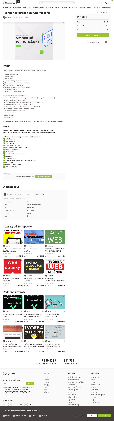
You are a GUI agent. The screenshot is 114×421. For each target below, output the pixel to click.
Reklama (93, 397)
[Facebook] (4, 404)
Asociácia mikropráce (98, 395)
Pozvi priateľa (72, 395)
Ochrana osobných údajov (76, 382)
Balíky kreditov (72, 397)
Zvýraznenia (71, 400)
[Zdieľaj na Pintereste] (104, 12)
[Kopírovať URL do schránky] (109, 12)
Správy (46, 390)
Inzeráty (46, 380)
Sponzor (94, 387)
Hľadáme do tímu (96, 402)
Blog (92, 400)
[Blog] (26, 404)
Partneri (93, 382)
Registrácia (108, 3)
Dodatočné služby (73, 405)
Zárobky (46, 392)
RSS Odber (94, 392)
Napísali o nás (95, 385)
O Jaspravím (95, 377)
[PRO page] (18, 2)
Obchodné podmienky (75, 377)
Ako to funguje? (73, 390)
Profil (46, 377)
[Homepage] (9, 3)
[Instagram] (31, 404)
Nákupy (46, 385)
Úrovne (70, 392)
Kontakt (93, 380)
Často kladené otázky (74, 387)
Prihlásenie (100, 3)
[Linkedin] (20, 404)
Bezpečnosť (71, 385)
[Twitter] (10, 404)
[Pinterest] (15, 404)
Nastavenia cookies (74, 380)
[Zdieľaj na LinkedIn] (106, 12)
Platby (46, 387)
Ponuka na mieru (73, 402)
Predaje (46, 382)
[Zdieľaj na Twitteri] (98, 12)
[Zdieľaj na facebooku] (101, 12)
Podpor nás (95, 390)
